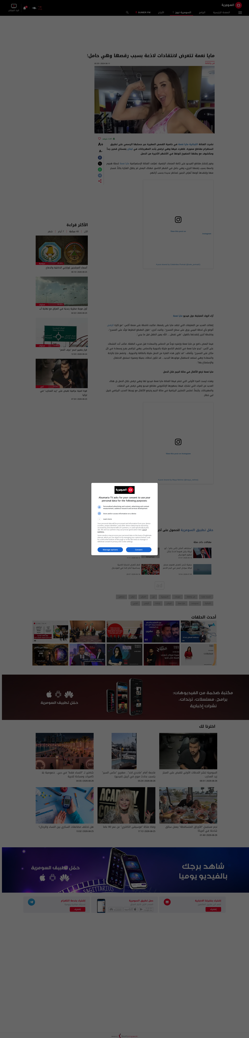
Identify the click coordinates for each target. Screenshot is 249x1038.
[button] (124, 519)
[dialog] (124, 519)
